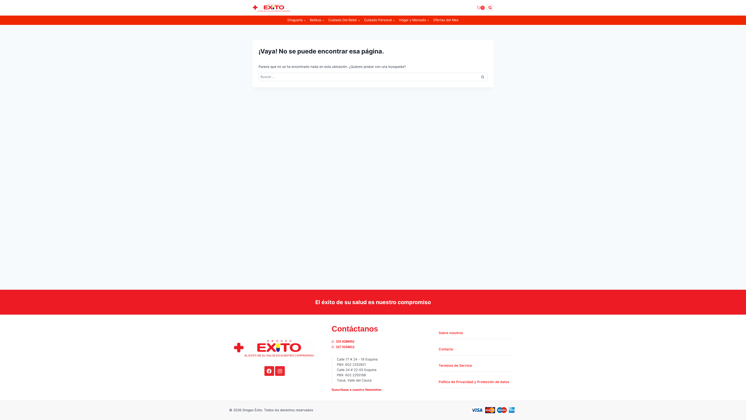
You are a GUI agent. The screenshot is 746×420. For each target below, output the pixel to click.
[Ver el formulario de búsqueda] (490, 7)
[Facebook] (269, 371)
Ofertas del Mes (445, 20)
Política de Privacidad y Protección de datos (474, 382)
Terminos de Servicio (455, 366)
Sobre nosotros (451, 333)
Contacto (446, 349)
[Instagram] (280, 371)
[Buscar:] (373, 77)
